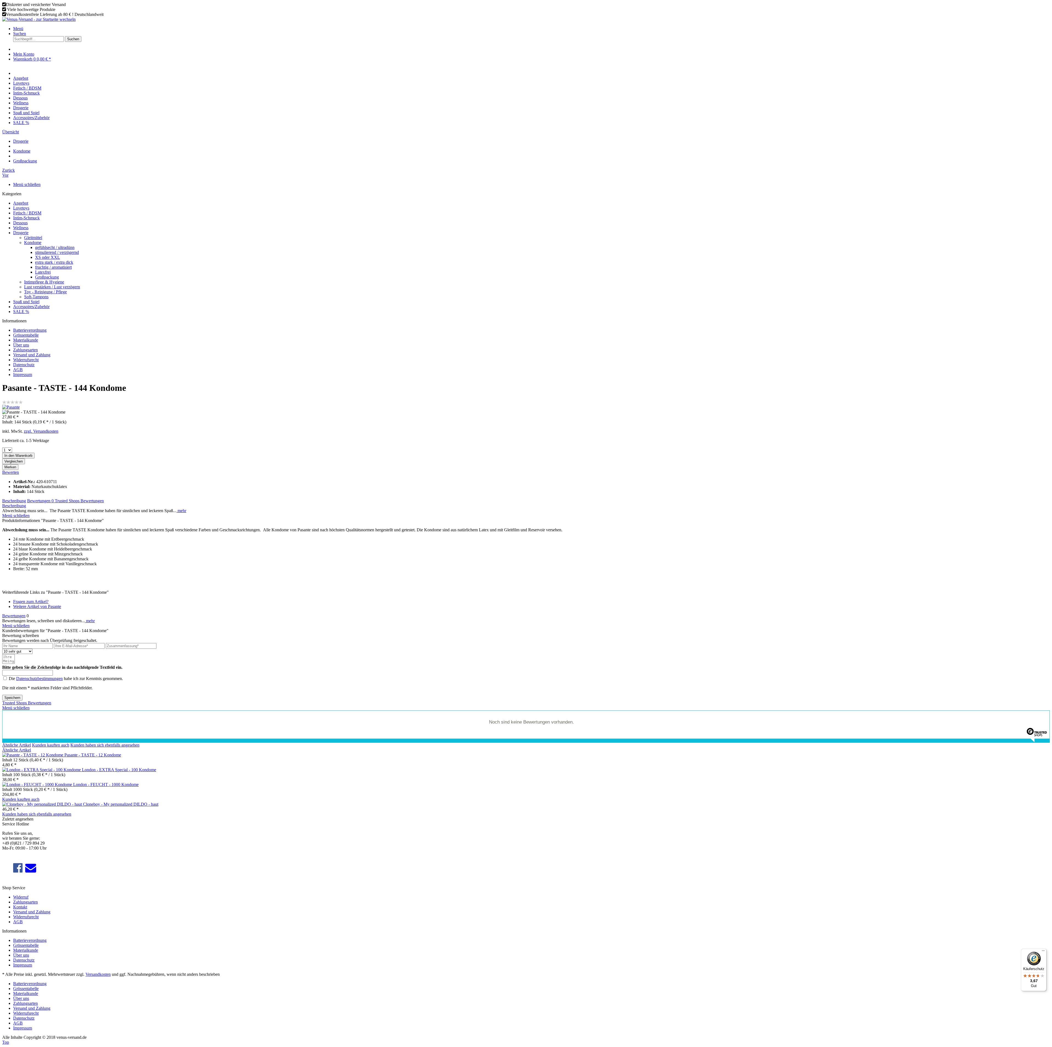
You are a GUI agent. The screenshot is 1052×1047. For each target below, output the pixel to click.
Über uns (21, 345)
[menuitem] (531, 28)
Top (5, 1042)
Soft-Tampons (36, 296)
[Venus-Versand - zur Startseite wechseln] (39, 19)
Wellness (20, 227)
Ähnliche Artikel (16, 745)
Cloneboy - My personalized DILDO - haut (120, 804)
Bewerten (10, 472)
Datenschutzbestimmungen (39, 678)
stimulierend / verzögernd (57, 252)
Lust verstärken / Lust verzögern (52, 287)
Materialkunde (25, 340)
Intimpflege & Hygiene (44, 282)
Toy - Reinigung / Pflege (45, 291)
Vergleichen (13, 461)
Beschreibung (14, 500)
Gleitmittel (33, 237)
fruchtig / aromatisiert (53, 267)
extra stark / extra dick (54, 262)
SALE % (21, 311)
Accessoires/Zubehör (31, 306)
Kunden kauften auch (50, 745)
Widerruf (20, 897)
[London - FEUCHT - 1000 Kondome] (37, 784)
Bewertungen (40, 500)
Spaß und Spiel (26, 301)
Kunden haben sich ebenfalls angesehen (104, 745)
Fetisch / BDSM (27, 213)
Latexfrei (43, 272)
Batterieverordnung (30, 330)
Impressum (22, 374)
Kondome (32, 242)
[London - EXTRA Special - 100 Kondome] (42, 769)
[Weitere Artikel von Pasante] (11, 407)
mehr (181, 510)
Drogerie (20, 232)
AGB (18, 369)
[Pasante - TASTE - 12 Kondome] (33, 755)
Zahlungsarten (25, 350)
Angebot (20, 203)
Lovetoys (21, 208)
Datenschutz (24, 364)
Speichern (12, 698)
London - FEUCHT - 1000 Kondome (106, 784)
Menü (18, 28)
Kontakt (20, 907)
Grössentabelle (26, 335)
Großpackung (47, 277)
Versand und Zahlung (31, 354)
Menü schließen (27, 184)
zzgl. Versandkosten (41, 431)
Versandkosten (98, 974)
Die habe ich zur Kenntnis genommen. (66, 678)
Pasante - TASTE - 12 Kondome (92, 755)
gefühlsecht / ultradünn (55, 247)
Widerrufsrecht (26, 359)
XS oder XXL (47, 257)
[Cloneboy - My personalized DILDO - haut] (42, 804)
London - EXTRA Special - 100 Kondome (119, 769)
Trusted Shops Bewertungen (79, 500)
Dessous (20, 222)
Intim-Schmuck (26, 218)
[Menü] (1043, 952)
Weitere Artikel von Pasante (37, 606)
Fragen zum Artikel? (30, 601)
